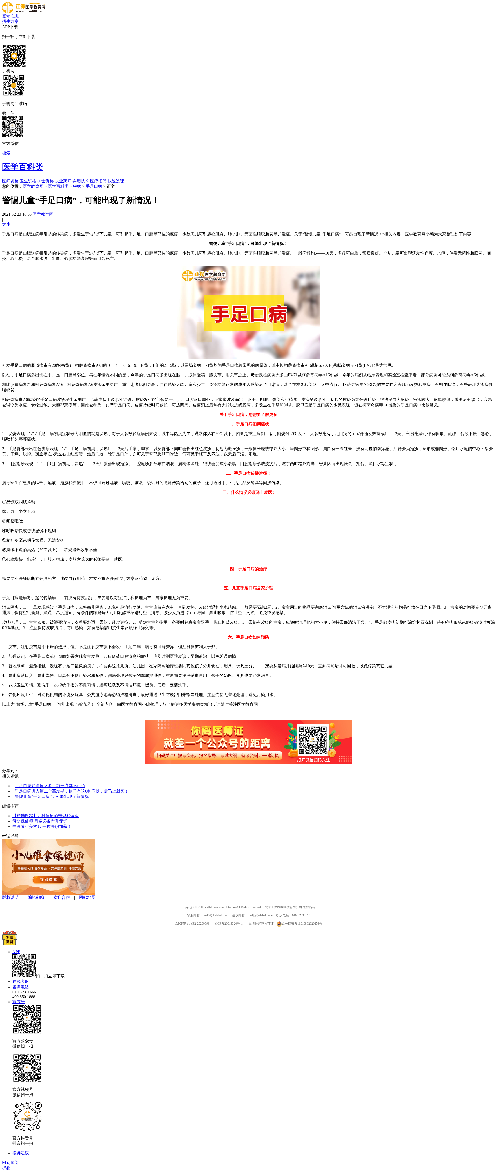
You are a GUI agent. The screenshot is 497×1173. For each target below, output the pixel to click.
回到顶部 (10, 1162)
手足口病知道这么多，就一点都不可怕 (50, 785)
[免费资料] (9, 944)
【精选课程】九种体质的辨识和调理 (45, 815)
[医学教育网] (23, 12)
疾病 (77, 186)
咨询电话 (20, 987)
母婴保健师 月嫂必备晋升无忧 (39, 821)
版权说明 (10, 897)
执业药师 (63, 181)
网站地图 (87, 897)
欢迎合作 (61, 897)
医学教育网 (33, 186)
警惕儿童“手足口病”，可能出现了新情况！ (54, 796)
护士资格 (45, 181)
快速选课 (116, 181)
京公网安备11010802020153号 (302, 923)
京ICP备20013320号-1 (228, 923)
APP (16, 952)
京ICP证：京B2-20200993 (192, 923)
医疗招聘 (98, 181)
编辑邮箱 (36, 897)
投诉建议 (20, 1153)
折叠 (6, 1168)
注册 (15, 16)
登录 (6, 16)
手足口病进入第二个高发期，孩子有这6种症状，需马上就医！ (72, 791)
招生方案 (10, 21)
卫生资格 (28, 181)
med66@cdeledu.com (216, 915)
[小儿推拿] (48, 893)
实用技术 (80, 181)
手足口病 (94, 186)
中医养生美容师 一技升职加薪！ (41, 826)
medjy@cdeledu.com (260, 915)
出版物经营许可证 (261, 923)
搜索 (6, 153)
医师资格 (10, 181)
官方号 (18, 1001)
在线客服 (20, 981)
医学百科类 (22, 166)
